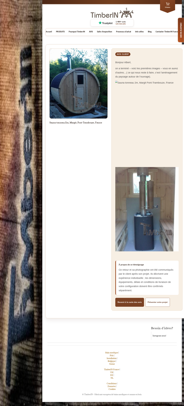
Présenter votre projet (158, 302)
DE (111, 375)
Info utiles (139, 32)
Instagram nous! (159, 335)
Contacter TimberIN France (167, 32)
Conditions (112, 383)
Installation (112, 358)
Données (112, 386)
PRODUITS (60, 32)
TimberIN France (111, 369)
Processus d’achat (123, 32)
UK (111, 372)
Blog (150, 32)
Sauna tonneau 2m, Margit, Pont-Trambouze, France (75, 122)
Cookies (112, 389)
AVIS (91, 32)
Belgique (112, 361)
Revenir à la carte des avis (130, 302)
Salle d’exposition (104, 32)
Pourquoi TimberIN (77, 32)
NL (112, 378)
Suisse (112, 364)
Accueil (49, 32)
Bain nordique (111, 352)
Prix (112, 355)
